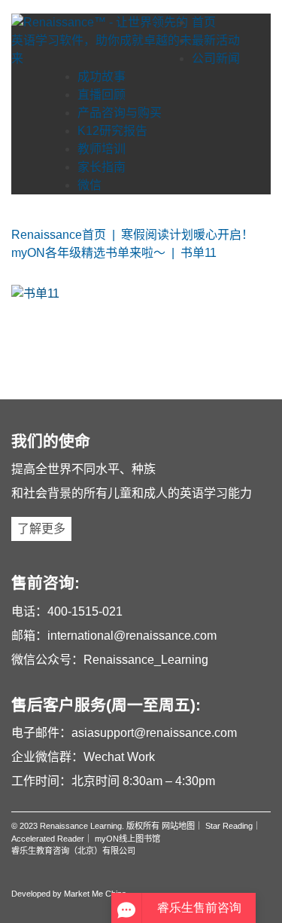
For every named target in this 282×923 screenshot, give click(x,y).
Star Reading (229, 825)
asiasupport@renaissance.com (154, 732)
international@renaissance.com (132, 635)
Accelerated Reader (47, 838)
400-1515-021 (85, 611)
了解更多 (41, 528)
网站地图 (178, 825)
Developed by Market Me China (68, 893)
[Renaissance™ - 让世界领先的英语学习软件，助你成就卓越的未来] (101, 41)
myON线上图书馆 (127, 838)
